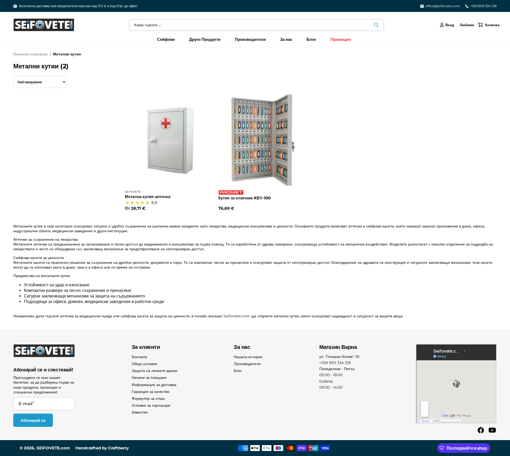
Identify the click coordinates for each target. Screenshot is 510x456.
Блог (238, 370)
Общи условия (144, 363)
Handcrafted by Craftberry (102, 447)
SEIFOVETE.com (53, 447)
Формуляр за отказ (148, 398)
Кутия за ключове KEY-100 (244, 197)
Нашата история (248, 356)
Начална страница (30, 54)
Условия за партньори (151, 405)
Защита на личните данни (154, 370)
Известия (140, 412)
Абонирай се (33, 420)
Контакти (139, 356)
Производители (247, 363)
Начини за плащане (149, 377)
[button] (447, 25)
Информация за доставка (154, 384)
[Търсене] (377, 25)
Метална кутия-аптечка (147, 196)
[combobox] (256, 25)
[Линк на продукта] (170, 153)
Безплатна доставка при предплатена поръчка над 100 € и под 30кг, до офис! (78, 6)
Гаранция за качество (150, 391)
